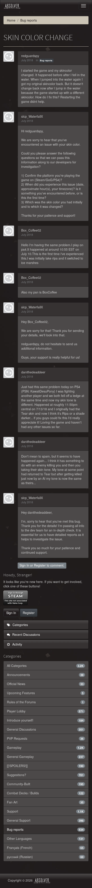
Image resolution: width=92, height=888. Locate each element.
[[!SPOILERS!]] (45, 765)
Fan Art (45, 802)
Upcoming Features (45, 693)
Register (40, 565)
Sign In (24, 565)
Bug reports (46, 60)
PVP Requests (45, 738)
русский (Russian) (45, 856)
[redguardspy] (10, 56)
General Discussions (45, 729)
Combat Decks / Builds (45, 793)
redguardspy (30, 56)
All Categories (45, 665)
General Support (45, 820)
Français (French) (45, 847)
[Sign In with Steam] (15, 598)
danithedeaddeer (33, 372)
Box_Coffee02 (31, 230)
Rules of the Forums (45, 702)
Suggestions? (45, 775)
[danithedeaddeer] (10, 372)
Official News (45, 684)
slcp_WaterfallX (32, 116)
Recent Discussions (25, 634)
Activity (16, 644)
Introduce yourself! (45, 720)
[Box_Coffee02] (10, 231)
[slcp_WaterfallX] (10, 117)
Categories (20, 624)
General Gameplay (45, 756)
